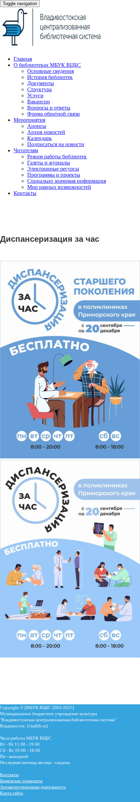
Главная (23, 59)
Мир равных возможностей (59, 187)
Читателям (26, 150)
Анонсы (36, 126)
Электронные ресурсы (53, 169)
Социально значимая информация (66, 181)
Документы (40, 83)
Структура (39, 89)
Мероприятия (29, 120)
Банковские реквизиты (21, 780)
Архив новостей (46, 132)
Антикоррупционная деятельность (33, 786)
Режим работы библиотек (57, 156)
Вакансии (38, 101)
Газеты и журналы (48, 162)
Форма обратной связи (53, 114)
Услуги (35, 95)
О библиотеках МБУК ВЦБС (47, 65)
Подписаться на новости (55, 144)
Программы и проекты (53, 175)
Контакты (25, 193)
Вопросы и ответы (48, 108)
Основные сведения (50, 71)
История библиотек (50, 77)
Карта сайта (11, 793)
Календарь (39, 138)
